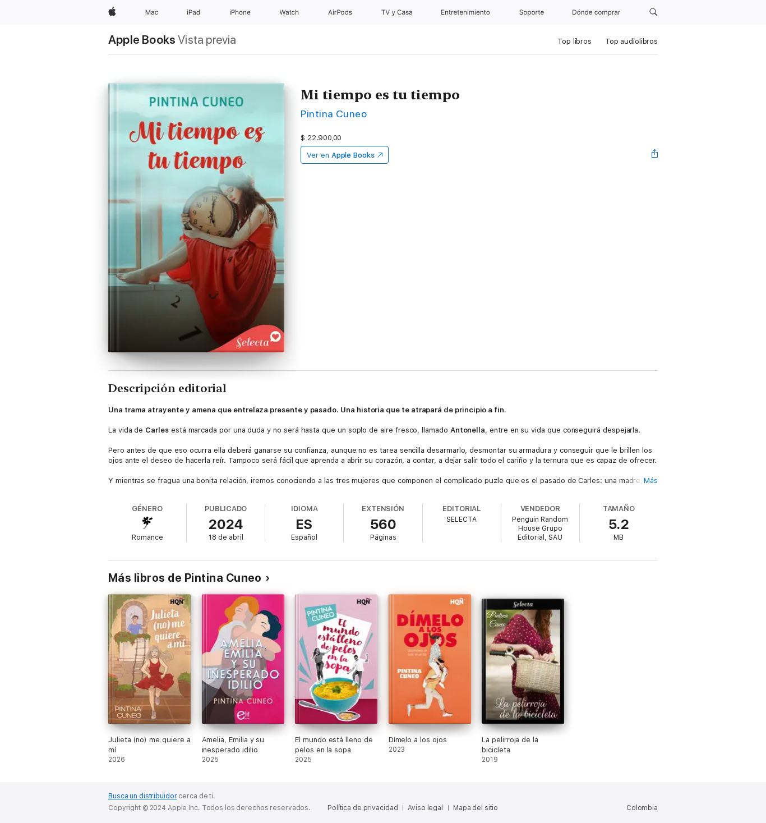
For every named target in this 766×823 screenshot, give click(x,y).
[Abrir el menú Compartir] (655, 155)
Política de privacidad (362, 808)
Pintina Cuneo (334, 113)
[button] (653, 12)
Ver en (341, 155)
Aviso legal (425, 808)
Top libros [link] (574, 41)
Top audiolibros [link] (631, 41)
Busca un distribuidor (142, 796)
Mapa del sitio (475, 808)
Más (651, 480)
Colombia (642, 808)
